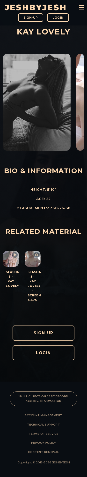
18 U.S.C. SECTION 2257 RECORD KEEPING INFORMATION (43, 398)
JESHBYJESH (36, 7)
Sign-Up (30, 17)
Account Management (43, 415)
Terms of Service (43, 433)
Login (58, 17)
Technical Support (43, 424)
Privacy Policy (43, 442)
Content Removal (43, 452)
